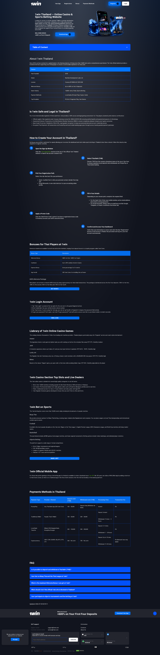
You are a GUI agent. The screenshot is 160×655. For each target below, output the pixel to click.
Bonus (77, 3)
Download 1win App (122, 613)
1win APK (91, 475)
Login (125, 3)
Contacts (83, 627)
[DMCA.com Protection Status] (80, 650)
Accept (15, 639)
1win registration (46, 152)
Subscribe (73, 639)
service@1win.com (53, 630)
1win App (58, 3)
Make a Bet (55, 458)
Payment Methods (88, 3)
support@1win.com (53, 627)
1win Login (54, 318)
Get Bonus (54, 289)
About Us (83, 630)
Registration (68, 3)
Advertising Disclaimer (55, 651)
